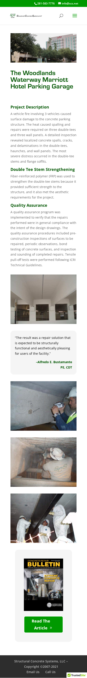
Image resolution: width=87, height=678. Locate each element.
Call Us (50, 672)
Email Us (33, 672)
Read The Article (41, 624)
